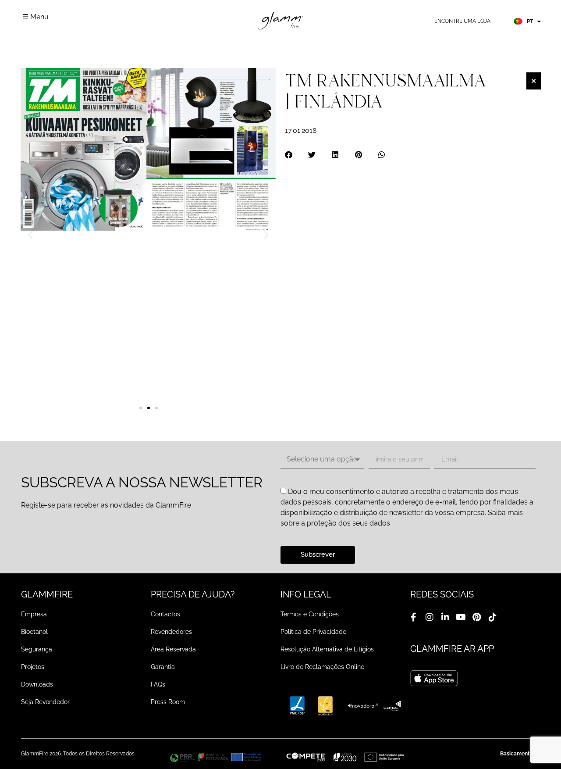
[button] (30, 234)
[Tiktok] (493, 617)
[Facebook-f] (414, 617)
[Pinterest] (477, 617)
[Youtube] (461, 617)
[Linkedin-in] (445, 617)
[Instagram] (429, 617)
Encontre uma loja (462, 21)
